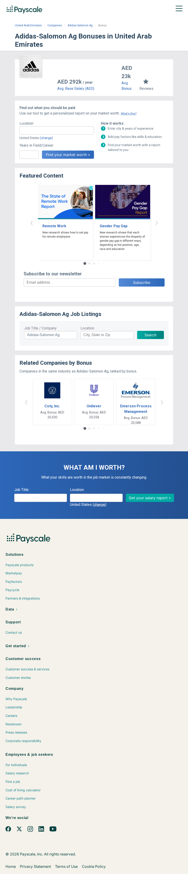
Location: (26, 123)
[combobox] (56, 130)
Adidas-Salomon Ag (80, 25)
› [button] (156, 222)
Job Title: (21, 490)
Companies (54, 25)
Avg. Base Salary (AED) (75, 88)
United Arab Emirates (28, 25)
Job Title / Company (40, 328)
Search (150, 335)
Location (87, 328)
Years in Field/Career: (36, 145)
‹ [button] (31, 222)
